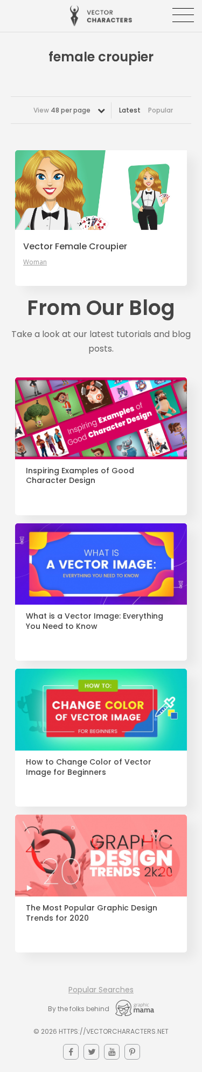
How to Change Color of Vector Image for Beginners (88, 767)
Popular (160, 110)
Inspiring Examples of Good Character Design (80, 476)
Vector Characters (101, 15)
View (61, 110)
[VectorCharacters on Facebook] (71, 1052)
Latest (130, 110)
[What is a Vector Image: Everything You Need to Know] (101, 564)
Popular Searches (101, 989)
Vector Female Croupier (75, 247)
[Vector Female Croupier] (101, 189)
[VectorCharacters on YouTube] (112, 1052)
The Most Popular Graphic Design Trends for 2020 (91, 913)
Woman (35, 262)
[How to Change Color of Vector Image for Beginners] (101, 710)
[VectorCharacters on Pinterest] (132, 1052)
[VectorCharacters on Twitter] (91, 1052)
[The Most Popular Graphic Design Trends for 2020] (101, 855)
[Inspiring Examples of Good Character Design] (101, 418)
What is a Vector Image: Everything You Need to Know (94, 621)
